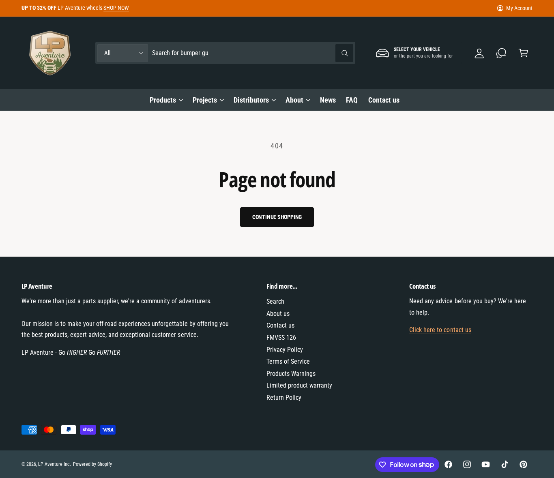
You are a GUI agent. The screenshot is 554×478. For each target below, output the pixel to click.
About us (278, 313)
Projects (205, 100)
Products (163, 100)
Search (275, 301)
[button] (523, 53)
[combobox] (252, 53)
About (294, 100)
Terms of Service (288, 361)
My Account (519, 8)
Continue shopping (277, 217)
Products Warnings (291, 373)
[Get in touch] (501, 53)
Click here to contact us (440, 330)
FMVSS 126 (281, 337)
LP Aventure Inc (54, 464)
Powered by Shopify (92, 464)
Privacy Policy (284, 350)
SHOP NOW (116, 7)
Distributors (251, 100)
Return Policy (283, 397)
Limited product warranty (299, 385)
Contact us (280, 325)
